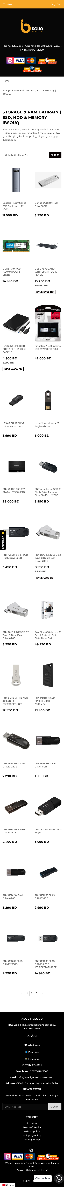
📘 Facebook (32, 1052)
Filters (55, 155)
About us (32, 1123)
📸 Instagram (32, 1059)
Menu (10, 4)
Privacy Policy (32, 1139)
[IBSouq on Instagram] (31, 1150)
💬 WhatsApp (32, 1045)
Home (6, 80)
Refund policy (32, 1131)
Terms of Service (32, 1127)
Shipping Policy (32, 1135)
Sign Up (55, 1107)
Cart (58, 4)
